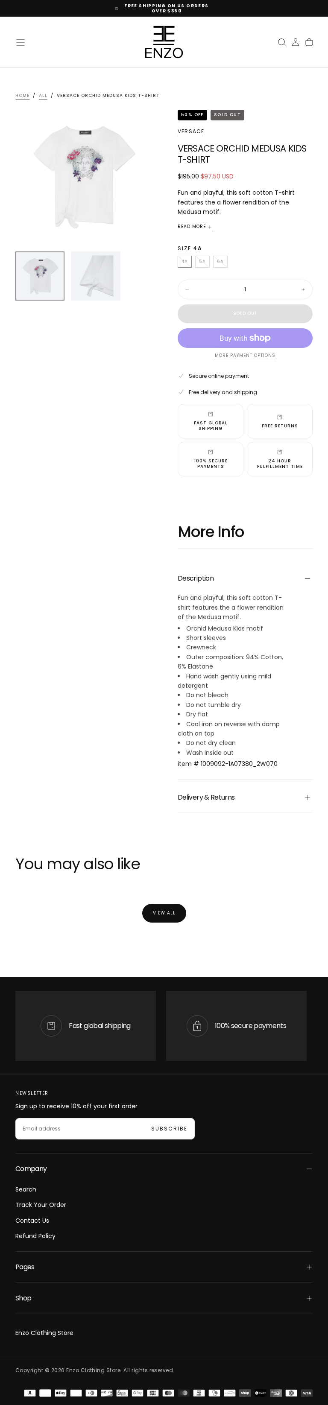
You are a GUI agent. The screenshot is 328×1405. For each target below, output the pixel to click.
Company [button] (31, 1169)
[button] (20, 42)
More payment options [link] (245, 356)
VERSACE (191, 131)
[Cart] (309, 42)
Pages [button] (25, 1267)
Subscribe (169, 1128)
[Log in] (295, 42)
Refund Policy (35, 1236)
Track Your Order (40, 1205)
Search (25, 1189)
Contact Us (32, 1220)
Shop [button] (23, 1298)
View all (164, 913)
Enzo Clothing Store (44, 1333)
